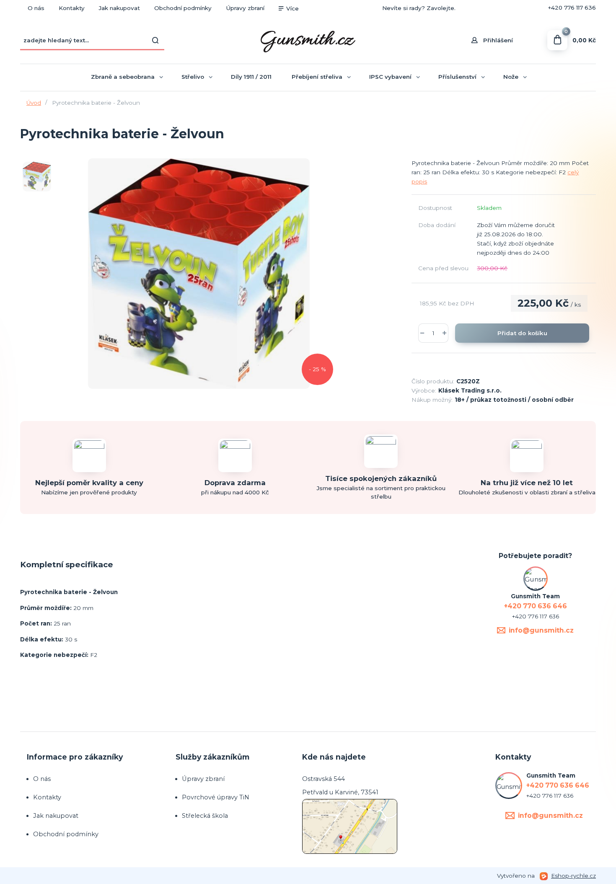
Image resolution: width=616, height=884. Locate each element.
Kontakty (72, 8)
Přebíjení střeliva (317, 76)
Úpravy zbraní (245, 8)
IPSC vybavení (390, 76)
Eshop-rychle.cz (573, 875)
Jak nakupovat (119, 8)
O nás (36, 8)
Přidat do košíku (522, 333)
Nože (510, 76)
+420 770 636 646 (506, 8)
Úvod (33, 102)
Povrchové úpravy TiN (215, 797)
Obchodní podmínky (183, 8)
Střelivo (192, 76)
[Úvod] (307, 40)
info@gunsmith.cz (541, 630)
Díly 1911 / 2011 (251, 76)
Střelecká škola (205, 815)
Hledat (156, 40)
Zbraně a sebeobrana (123, 76)
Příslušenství (457, 76)
